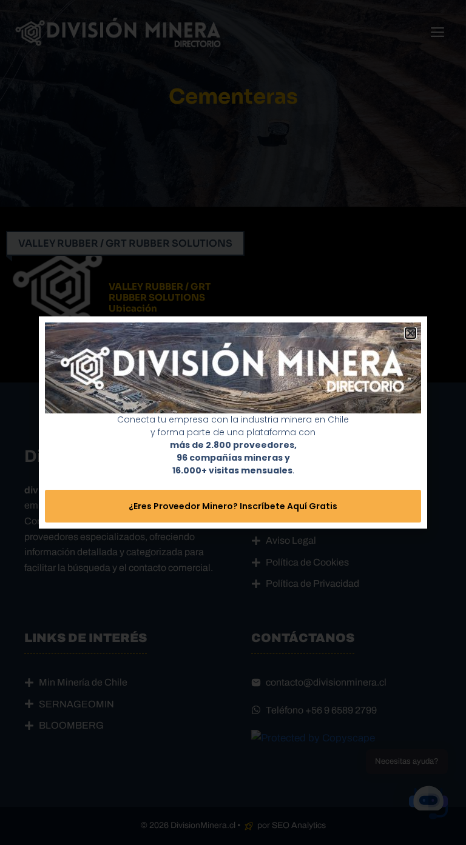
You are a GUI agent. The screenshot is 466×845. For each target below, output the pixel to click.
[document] (233, 422)
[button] (410, 333)
